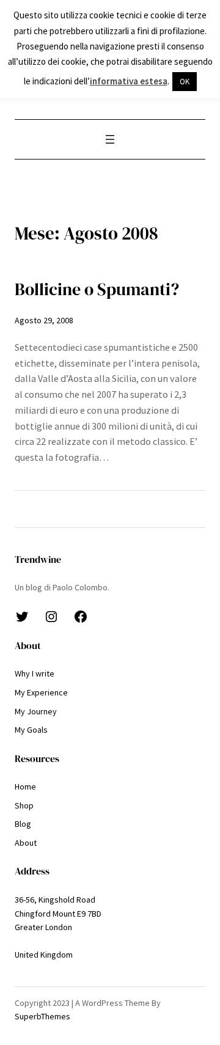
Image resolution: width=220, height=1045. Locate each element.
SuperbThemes (42, 1016)
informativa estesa (128, 81)
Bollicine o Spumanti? (97, 289)
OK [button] (184, 81)
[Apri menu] (110, 139)
